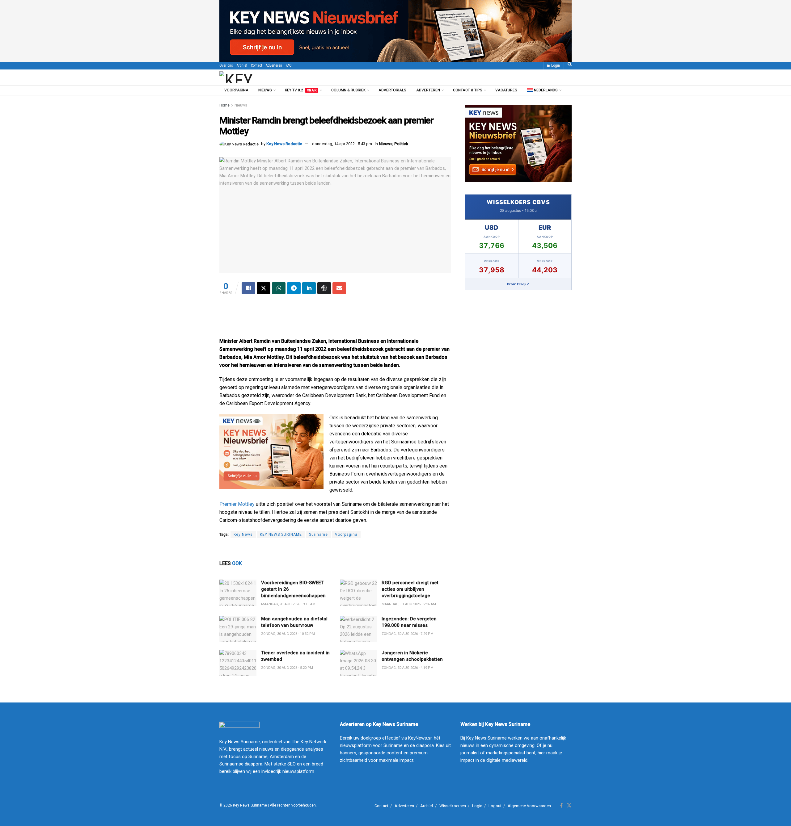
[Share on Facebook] (248, 288)
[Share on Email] (339, 288)
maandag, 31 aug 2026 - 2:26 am (409, 604)
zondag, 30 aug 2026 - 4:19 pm (408, 668)
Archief (242, 65)
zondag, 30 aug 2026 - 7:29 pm (408, 634)
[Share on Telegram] (294, 288)
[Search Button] (570, 65)
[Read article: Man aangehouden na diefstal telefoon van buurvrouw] (237, 629)
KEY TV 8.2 (300, 90)
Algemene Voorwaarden (529, 805)
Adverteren (274, 65)
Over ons (226, 65)
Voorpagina (236, 90)
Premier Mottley (237, 504)
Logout (495, 805)
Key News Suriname (250, 805)
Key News (243, 534)
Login (555, 65)
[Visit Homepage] (253, 77)
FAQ (289, 65)
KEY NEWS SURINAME (281, 534)
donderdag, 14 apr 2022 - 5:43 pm (342, 143)
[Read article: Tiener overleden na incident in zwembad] (237, 663)
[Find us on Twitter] (569, 806)
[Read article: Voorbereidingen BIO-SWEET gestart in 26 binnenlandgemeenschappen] (237, 593)
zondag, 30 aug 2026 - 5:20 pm (287, 668)
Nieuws (265, 90)
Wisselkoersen (452, 805)
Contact (256, 65)
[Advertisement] (335, 319)
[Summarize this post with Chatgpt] (324, 288)
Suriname (318, 534)
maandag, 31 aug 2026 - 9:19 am (288, 604)
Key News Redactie (284, 143)
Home (224, 105)
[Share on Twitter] (263, 288)
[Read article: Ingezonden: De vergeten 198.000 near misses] (358, 629)
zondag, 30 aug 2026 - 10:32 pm (288, 634)
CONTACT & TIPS (467, 90)
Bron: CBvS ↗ (518, 284)
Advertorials (392, 90)
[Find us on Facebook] (561, 806)
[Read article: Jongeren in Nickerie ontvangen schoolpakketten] (358, 663)
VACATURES (506, 90)
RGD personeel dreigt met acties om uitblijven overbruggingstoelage (410, 589)
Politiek (401, 143)
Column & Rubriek (348, 90)
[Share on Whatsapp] (279, 288)
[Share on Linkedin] (309, 288)
